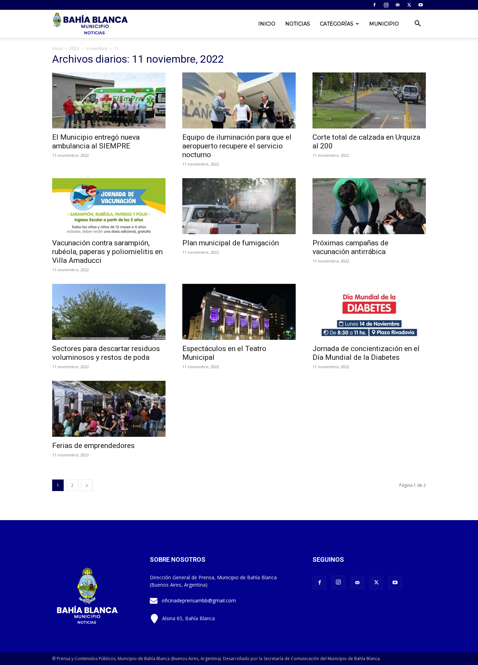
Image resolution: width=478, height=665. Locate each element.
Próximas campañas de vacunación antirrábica (350, 247)
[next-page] (87, 485)
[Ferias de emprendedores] (109, 409)
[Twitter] (409, 5)
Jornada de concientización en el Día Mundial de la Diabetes (366, 353)
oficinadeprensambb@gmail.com (199, 600)
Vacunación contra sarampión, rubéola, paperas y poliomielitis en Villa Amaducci (107, 252)
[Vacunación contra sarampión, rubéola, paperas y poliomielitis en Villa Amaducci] (109, 206)
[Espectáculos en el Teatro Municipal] (239, 312)
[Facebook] (374, 5)
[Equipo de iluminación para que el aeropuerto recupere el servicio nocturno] (239, 100)
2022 (74, 48)
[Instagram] (386, 5)
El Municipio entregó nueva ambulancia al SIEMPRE (96, 141)
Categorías (336, 24)
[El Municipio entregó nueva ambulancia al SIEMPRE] (109, 100)
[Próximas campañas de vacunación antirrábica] (369, 206)
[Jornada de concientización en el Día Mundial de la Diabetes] (369, 312)
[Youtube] (420, 5)
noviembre (96, 48)
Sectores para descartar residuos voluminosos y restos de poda (106, 353)
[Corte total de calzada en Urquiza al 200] (369, 100)
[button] (417, 24)
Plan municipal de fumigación (230, 243)
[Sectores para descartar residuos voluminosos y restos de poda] (109, 312)
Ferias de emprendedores (93, 445)
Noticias (297, 24)
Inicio (266, 24)
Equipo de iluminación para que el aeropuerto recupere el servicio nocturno (236, 146)
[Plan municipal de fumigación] (239, 206)
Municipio (384, 24)
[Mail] (397, 5)
